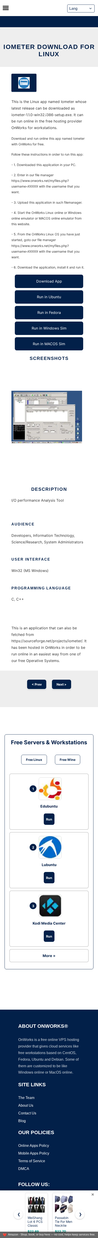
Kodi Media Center (49, 923)
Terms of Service (31, 1161)
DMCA (23, 1169)
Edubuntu (49, 806)
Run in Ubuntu (49, 297)
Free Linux (34, 760)
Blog (22, 1121)
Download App (49, 281)
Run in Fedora (49, 312)
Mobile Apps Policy (33, 1153)
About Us (25, 1105)
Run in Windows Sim (49, 328)
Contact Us (27, 1113)
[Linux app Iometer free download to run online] (23, 83)
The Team (26, 1098)
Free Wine (67, 760)
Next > (62, 684)
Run (49, 819)
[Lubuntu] (51, 847)
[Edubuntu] (51, 788)
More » (49, 955)
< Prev (37, 684)
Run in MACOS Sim (49, 344)
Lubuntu (49, 864)
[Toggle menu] (5, 8)
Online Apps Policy (33, 1146)
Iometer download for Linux (49, 50)
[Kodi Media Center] (51, 905)
